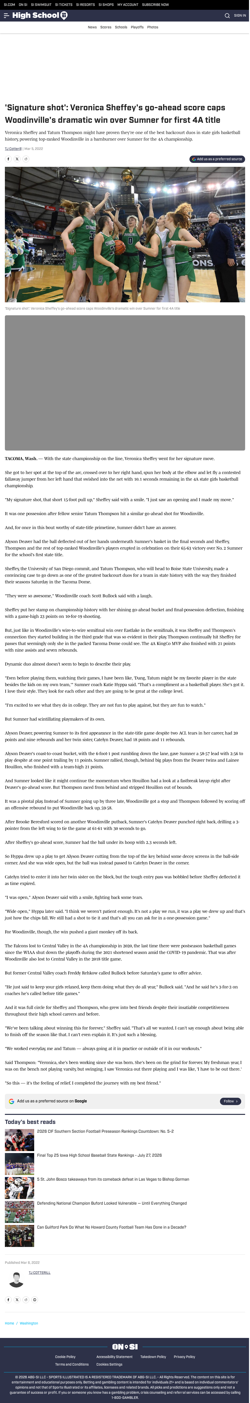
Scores (105, 27)
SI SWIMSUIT (41, 5)
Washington (29, 1323)
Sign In (240, 16)
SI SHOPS (106, 5)
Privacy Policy (184, 1357)
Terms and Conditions (72, 1365)
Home (9, 1323)
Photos (152, 27)
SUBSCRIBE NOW (155, 5)
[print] (34, 1299)
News (92, 27)
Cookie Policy (65, 1357)
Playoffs (137, 27)
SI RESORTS (85, 5)
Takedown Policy (153, 1357)
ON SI (23, 5)
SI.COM (9, 5)
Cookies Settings (109, 1365)
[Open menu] (7, 16)
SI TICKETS (64, 5)
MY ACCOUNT (127, 5)
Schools (121, 27)
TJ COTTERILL (40, 1273)
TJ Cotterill (13, 149)
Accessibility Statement (114, 1357)
